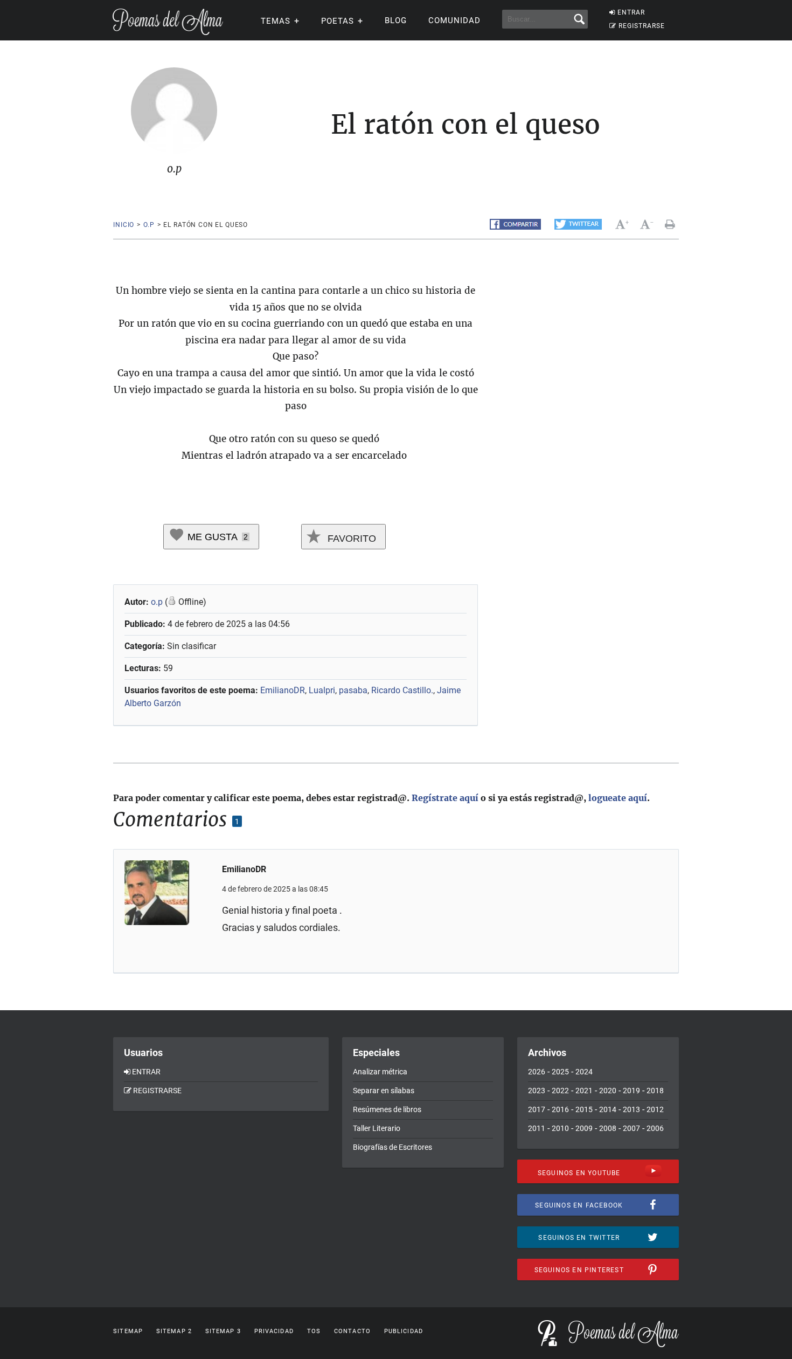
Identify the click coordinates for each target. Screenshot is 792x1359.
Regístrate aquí (445, 797)
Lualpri (322, 690)
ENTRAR (631, 12)
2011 (536, 1128)
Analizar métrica (380, 1071)
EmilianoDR (282, 690)
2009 (584, 1128)
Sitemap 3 (223, 1331)
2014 (607, 1109)
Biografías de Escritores (392, 1147)
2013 (631, 1109)
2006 (655, 1128)
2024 (584, 1071)
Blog (396, 20)
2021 (584, 1090)
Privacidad (274, 1331)
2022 (560, 1090)
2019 (631, 1090)
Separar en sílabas (383, 1090)
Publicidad (403, 1331)
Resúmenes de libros (387, 1109)
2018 (655, 1090)
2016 (560, 1109)
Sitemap (128, 1331)
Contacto (352, 1331)
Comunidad (454, 20)
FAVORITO (350, 538)
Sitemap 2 (174, 1331)
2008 (607, 1128)
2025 (560, 1071)
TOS (314, 1331)
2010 (560, 1128)
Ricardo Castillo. (402, 690)
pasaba (353, 690)
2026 (536, 1071)
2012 (655, 1109)
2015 (584, 1109)
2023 (536, 1090)
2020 (607, 1090)
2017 (536, 1109)
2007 (631, 1128)
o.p (149, 225)
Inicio (123, 225)
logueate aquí (617, 797)
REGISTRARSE (642, 26)
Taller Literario (376, 1128)
